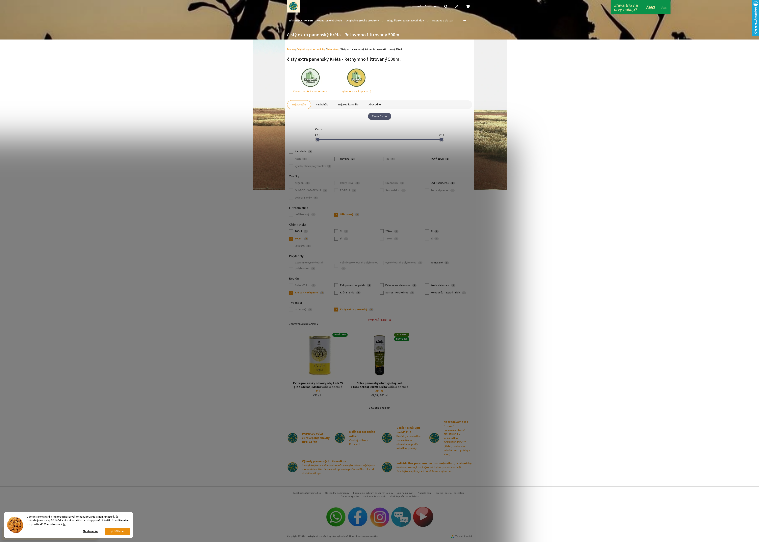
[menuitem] (301, 21)
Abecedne (374, 105)
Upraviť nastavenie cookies (363, 536)
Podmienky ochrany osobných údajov (373, 493)
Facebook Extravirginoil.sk (307, 493)
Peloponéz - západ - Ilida (448, 293)
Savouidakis (394, 190)
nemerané (439, 263)
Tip (389, 159)
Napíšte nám (425, 493)
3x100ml (302, 246)
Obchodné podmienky (337, 493)
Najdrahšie (322, 105)
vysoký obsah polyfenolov (403, 263)
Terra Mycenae (442, 190)
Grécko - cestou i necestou (450, 493)
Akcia (300, 159)
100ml (300, 231)
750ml (391, 239)
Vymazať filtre (377, 320)
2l (434, 239)
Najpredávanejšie (348, 105)
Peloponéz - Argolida (355, 285)
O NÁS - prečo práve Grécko (404, 496)
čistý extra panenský (356, 310)
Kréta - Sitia (349, 293)
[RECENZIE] (401, 516)
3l (434, 231)
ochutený (303, 310)
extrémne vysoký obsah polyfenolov (309, 265)
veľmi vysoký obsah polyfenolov (359, 265)
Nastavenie (90, 531)
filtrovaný (349, 214)
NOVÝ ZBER (439, 159)
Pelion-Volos (304, 285)
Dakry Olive (349, 183)
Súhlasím (119, 531)
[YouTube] (423, 516)
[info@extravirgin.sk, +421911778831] (336, 516)
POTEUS (347, 190)
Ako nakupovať (405, 493)
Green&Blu (394, 183)
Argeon (301, 183)
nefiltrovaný (304, 214)
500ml (301, 239)
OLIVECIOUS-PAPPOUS (310, 190)
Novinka (346, 159)
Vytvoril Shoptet (463, 536)
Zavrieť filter (379, 116)
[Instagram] (379, 516)
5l (343, 239)
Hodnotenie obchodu (375, 496)
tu (64, 524)
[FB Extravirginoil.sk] (357, 516)
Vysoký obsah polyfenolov (312, 166)
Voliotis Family (305, 198)
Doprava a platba (350, 496)
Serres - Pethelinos (399, 293)
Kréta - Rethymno (309, 293)
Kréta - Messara (442, 285)
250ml (391, 231)
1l (343, 231)
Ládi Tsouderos (442, 183)
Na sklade (303, 151)
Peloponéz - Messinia (400, 285)
